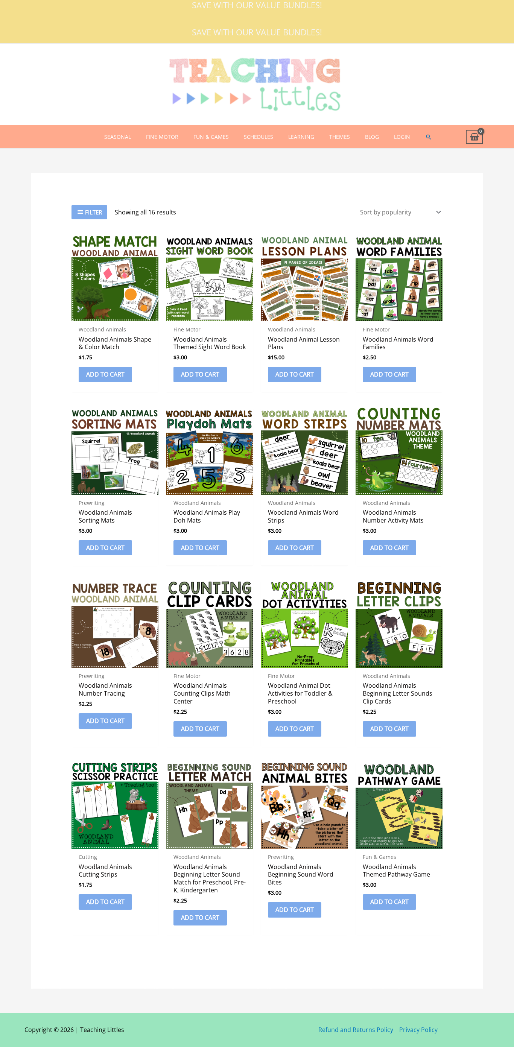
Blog (372, 136)
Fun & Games (211, 136)
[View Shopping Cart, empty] (474, 137)
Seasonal (117, 136)
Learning (301, 136)
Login (402, 136)
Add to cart (105, 374)
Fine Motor (162, 136)
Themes (339, 136)
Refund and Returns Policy (355, 1030)
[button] (428, 137)
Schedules (258, 136)
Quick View (115, 314)
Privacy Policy (418, 1030)
